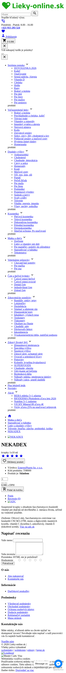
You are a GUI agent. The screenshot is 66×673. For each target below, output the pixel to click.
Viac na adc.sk (27, 526)
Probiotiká (19, 189)
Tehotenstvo (20, 252)
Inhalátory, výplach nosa (26, 315)
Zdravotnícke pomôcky (19, 297)
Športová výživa (22, 351)
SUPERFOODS (22, 365)
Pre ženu (18, 186)
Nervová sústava (22, 127)
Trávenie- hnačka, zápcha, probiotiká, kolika (30, 428)
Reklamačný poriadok (19, 615)
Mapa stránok (14, 618)
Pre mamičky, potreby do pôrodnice (32, 247)
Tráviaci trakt (20, 118)
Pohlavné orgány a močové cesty (30, 138)
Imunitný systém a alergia (27, 124)
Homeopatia (20, 144)
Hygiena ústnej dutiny (25, 141)
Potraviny (19, 359)
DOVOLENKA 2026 (25, 68)
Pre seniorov (20, 102)
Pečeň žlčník (20, 180)
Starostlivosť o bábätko (25, 249)
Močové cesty (21, 171)
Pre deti (18, 94)
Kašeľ (17, 71)
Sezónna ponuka (16, 65)
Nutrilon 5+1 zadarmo (25, 401)
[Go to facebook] (58, 664)
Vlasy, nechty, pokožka (26, 206)
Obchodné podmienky (19, 606)
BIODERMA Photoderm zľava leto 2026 (35, 398)
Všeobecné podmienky (19, 603)
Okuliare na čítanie (23, 323)
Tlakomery (19, 320)
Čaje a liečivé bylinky (19, 276)
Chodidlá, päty (21, 326)
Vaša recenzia (8, 554)
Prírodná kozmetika (24, 225)
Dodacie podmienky (18, 612)
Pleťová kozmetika (23, 216)
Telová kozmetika (23, 219)
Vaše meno (6, 540)
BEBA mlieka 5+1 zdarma (27, 395)
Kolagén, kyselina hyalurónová (30, 362)
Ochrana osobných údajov (21, 609)
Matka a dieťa (15, 238)
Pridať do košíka (12, 489)
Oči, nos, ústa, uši (23, 174)
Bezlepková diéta (23, 374)
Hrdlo (17, 85)
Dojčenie (18, 241)
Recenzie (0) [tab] (14, 498)
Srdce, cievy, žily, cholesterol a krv (31, 135)
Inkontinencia (21, 332)
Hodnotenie (7, 560)
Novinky (12, 388)
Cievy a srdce (21, 163)
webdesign (20, 650)
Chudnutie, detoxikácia (25, 160)
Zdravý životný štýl (18, 342)
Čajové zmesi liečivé (24, 278)
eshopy (31, 650)
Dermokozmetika (23, 228)
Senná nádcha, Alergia (25, 76)
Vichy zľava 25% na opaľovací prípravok (35, 407)
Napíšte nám (7, 641)
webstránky (7, 650)
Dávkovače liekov (23, 329)
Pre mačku (19, 265)
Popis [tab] (10, 495)
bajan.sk (40, 650)
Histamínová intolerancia (26, 345)
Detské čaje (20, 284)
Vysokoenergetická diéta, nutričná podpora (35, 335)
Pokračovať (8, 563)
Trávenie (18, 200)
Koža (17, 130)
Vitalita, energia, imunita (26, 203)
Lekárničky (20, 303)
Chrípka (18, 82)
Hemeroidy (19, 166)
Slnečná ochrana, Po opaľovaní (30, 231)
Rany (17, 88)
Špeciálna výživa (22, 348)
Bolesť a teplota (22, 91)
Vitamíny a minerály (24, 121)
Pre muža (19, 183)
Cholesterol (20, 157)
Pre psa (17, 268)
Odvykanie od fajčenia (25, 371)
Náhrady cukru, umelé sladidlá (29, 379)
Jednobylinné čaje (23, 287)
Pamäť (17, 177)
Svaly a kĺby (20, 197)
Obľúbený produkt (13, 461)
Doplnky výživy (16, 151)
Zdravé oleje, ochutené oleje (28, 353)
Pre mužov (19, 99)
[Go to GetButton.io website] (58, 670)
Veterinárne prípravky (19, 260)
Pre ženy (18, 96)
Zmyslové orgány (23, 133)
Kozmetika (13, 213)
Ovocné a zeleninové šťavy (28, 356)
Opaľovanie (20, 73)
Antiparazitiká (21, 154)
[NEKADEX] (15, 436)
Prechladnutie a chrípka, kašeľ (29, 115)
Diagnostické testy (23, 312)
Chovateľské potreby (24, 262)
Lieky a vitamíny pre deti (26, 244)
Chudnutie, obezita (23, 368)
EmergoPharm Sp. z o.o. (30, 467)
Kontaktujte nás (16, 579)
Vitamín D (19, 79)
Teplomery (19, 317)
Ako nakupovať (16, 576)
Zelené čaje (20, 290)
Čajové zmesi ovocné (25, 281)
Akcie (11, 392)
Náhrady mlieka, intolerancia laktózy (32, 376)
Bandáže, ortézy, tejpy (25, 300)
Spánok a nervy (22, 194)
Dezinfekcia (20, 306)
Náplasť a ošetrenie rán (25, 309)
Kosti (17, 169)
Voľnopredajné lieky (18, 110)
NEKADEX (14, 431)
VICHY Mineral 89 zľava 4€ (29, 404)
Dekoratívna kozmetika (26, 222)
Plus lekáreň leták (16, 385)
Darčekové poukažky (18, 591)
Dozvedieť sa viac (25, 670)
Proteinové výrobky (24, 192)
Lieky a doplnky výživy (20, 425)
